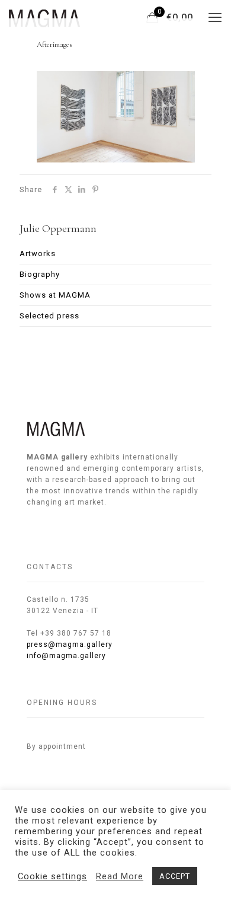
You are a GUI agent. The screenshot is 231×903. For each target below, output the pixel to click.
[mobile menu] (215, 18)
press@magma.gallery (70, 644)
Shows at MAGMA (55, 295)
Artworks (38, 253)
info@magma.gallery (66, 656)
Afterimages (54, 44)
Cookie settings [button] (52, 876)
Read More (119, 876)
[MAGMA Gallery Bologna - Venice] (44, 18)
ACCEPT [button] (174, 876)
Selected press (49, 315)
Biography (40, 274)
